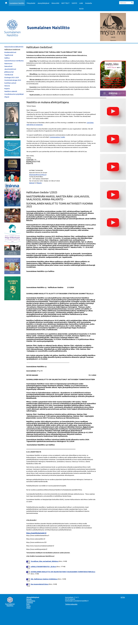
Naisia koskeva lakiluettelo (13, 47)
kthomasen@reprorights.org (37, 174)
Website (31, 183)
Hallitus (7, 58)
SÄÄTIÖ (74, 3)
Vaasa (28, 608)
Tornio (28, 606)
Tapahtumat (8, 55)
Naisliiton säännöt (10, 91)
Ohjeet (6, 97)
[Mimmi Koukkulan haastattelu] (113, 123)
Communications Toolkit (57, 137)
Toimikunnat (8, 75)
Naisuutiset (8, 66)
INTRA (123, 597)
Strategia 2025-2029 (11, 77)
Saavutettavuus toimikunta (14, 61)
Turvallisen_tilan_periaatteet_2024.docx (44, 561)
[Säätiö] (12, 242)
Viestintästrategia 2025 (12, 80)
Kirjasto (7, 88)
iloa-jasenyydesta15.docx (39, 584)
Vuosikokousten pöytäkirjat (14, 94)
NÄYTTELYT (65, 3)
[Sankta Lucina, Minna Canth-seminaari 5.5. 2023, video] (113, 179)
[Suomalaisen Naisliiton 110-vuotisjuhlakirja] (12, 156)
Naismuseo (8, 63)
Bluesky (39, 183)
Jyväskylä (29, 602)
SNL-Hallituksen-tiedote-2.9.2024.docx (44, 579)
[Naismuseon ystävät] (12, 222)
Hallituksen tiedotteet (12, 49)
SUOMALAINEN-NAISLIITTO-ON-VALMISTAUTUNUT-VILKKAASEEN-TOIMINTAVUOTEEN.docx (63, 571)
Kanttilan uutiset (10, 83)
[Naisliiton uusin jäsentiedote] (113, 96)
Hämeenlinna (30, 601)
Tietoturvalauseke (71, 604)
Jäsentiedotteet (10, 69)
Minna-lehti (55, 3)
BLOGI (81, 9)
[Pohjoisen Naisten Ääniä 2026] (12, 274)
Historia (7, 86)
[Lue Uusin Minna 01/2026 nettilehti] (12, 206)
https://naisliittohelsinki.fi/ (36, 533)
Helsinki (29, 599)
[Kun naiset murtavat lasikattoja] (12, 181)
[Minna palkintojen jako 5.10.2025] (113, 235)
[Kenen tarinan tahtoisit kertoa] (11, 138)
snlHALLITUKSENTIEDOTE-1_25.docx (43, 566)
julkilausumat (9, 72)
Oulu (28, 604)
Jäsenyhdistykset (43, 3)
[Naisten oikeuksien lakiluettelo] (12, 300)
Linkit (81, 3)
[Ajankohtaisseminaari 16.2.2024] (113, 207)
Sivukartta (88, 3)
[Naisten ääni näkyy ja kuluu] (12, 255)
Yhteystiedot (31, 3)
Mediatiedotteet (10, 52)
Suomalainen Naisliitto (16, 3)
